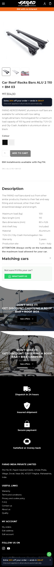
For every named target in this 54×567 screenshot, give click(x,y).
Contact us (7, 506)
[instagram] (3, 548)
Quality (5, 513)
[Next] (48, 41)
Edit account (8, 534)
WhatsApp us (19, 276)
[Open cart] (50, 3)
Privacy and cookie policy (13, 498)
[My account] (44, 3)
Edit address (7, 531)
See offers (25, 319)
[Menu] (3, 3)
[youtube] (8, 548)
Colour (5, 136)
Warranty (6, 491)
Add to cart (20, 153)
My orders (6, 527)
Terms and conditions (11, 495)
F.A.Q (4, 502)
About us (6, 509)
